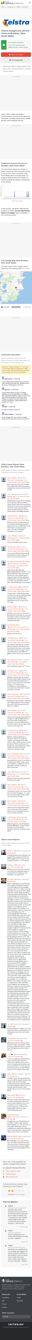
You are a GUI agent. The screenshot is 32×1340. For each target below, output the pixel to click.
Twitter (19, 1297)
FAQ (3, 1301)
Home (3, 7)
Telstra (18, 7)
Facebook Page (11, 1174)
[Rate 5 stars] (22, 1190)
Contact (4, 1307)
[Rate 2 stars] (12, 1190)
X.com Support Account (13, 1171)
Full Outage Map (17, 60)
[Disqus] (16, 398)
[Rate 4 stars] (19, 1190)
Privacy (4, 1304)
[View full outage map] (16, 287)
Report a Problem (17, 54)
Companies (10, 7)
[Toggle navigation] (29, 2)
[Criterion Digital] (16, 1324)
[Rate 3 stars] (16, 1190)
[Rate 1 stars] (9, 1190)
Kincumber (25, 268)
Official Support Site (12, 1177)
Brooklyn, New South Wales (16, 821)
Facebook (20, 1301)
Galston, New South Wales (16, 611)
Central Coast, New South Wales (18, 482)
